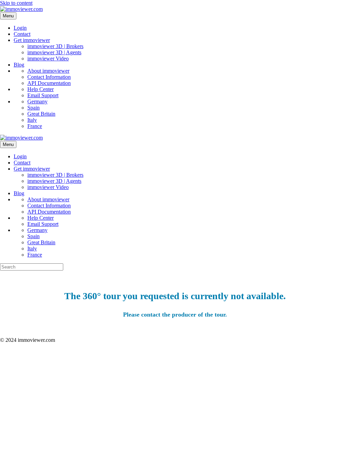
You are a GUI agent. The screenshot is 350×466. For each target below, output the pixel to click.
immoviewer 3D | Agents (54, 52)
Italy (32, 120)
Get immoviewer (32, 40)
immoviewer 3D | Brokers (55, 46)
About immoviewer (48, 71)
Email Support (42, 95)
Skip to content (16, 3)
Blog (19, 65)
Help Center (40, 89)
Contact (22, 34)
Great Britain (41, 114)
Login (20, 28)
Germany (37, 101)
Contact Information (49, 77)
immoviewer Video (48, 58)
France (34, 126)
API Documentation (49, 83)
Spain (33, 108)
